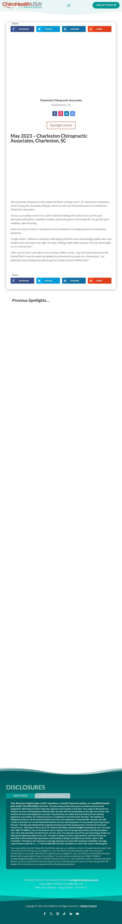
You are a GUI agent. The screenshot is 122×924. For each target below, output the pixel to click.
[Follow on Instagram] (60, 113)
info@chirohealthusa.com (84, 880)
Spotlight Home (61, 125)
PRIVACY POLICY (88, 906)
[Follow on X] (51, 913)
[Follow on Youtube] (77, 913)
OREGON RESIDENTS (52, 795)
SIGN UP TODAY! (104, 5)
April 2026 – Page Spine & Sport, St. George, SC (40, 679)
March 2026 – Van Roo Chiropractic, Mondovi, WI (41, 755)
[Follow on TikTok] (64, 913)
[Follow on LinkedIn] (66, 113)
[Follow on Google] (72, 113)
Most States (20, 795)
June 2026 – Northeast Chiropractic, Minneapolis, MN (43, 526)
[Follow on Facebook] (54, 113)
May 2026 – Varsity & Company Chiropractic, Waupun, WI (45, 603)
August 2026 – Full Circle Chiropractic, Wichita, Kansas (44, 374)
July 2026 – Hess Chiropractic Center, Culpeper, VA (42, 450)
